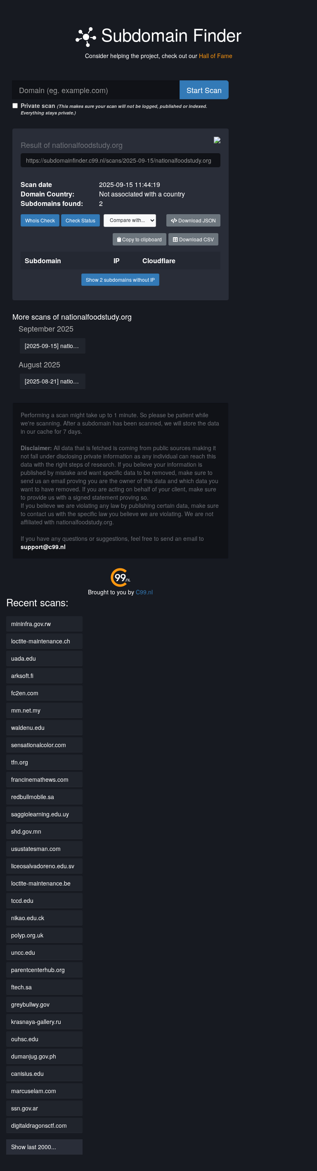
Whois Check (40, 220)
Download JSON (196, 220)
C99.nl (144, 592)
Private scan (114, 108)
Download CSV (196, 239)
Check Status (80, 220)
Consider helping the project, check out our (158, 55)
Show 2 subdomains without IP (120, 279)
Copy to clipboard (141, 239)
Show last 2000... (33, 1147)
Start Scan (204, 89)
